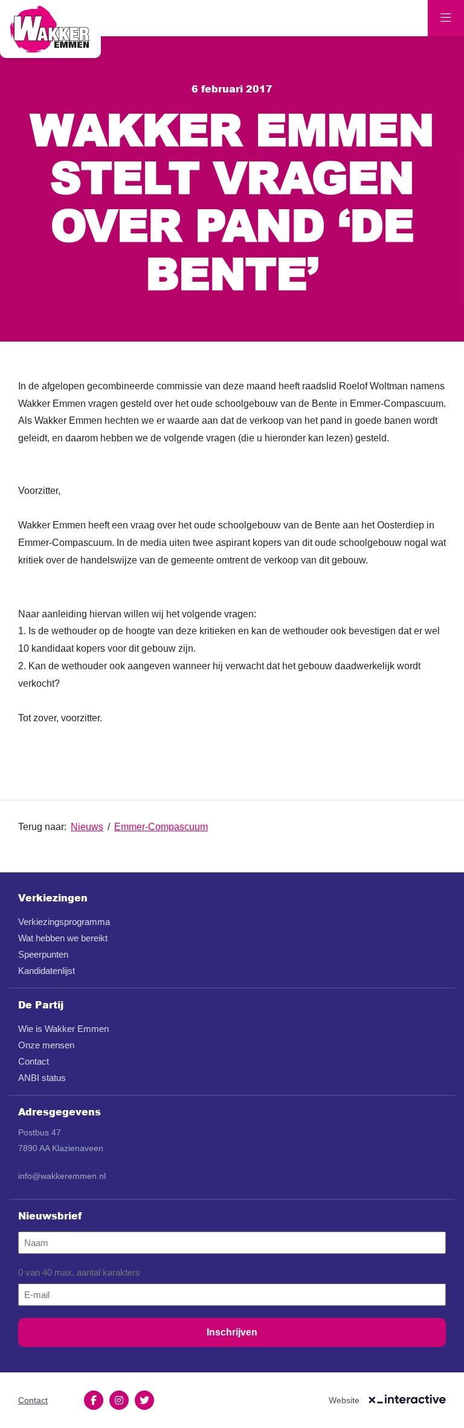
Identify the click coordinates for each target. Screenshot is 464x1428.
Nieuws (87, 827)
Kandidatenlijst (46, 971)
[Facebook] (93, 1400)
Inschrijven (232, 1332)
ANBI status (42, 1078)
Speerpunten (43, 954)
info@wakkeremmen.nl (62, 1176)
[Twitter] (144, 1400)
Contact (33, 1061)
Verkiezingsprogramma (64, 922)
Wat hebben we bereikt (63, 938)
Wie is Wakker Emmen (63, 1029)
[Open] (446, 18)
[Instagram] (119, 1400)
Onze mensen (46, 1045)
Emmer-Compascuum (161, 827)
